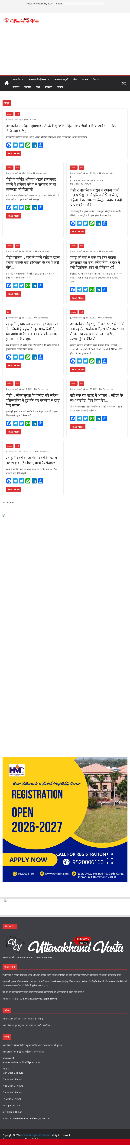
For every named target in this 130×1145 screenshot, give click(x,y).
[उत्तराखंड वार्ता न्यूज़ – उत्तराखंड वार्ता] (6, 83)
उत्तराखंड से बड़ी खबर (37, 79)
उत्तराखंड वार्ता (13, 119)
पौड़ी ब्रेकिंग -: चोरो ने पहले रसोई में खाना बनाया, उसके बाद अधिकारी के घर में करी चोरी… (33, 262)
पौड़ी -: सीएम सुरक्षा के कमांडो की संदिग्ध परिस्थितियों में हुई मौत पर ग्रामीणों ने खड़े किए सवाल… (33, 400)
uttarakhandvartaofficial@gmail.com (38, 998)
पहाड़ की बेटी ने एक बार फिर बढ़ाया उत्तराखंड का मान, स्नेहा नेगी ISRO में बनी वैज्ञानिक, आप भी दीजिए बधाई (95, 262)
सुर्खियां (60, 86)
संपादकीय (48, 86)
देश (94, 79)
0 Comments (41, 173)
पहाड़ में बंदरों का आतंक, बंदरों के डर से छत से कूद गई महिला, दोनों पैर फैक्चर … (32, 460)
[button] (21, 79)
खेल (75, 79)
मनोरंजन (16, 86)
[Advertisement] (65, 51)
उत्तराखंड (16, 79)
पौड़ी (17, 114)
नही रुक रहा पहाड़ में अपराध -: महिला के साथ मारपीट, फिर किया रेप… (96, 398)
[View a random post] (123, 83)
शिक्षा (38, 86)
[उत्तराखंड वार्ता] (65, 934)
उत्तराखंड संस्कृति (61, 79)
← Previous (9, 502)
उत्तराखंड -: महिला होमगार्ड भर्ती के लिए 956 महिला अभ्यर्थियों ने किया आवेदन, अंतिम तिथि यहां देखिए (61, 128)
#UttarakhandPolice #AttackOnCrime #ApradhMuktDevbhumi (86, 182)
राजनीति (27, 86)
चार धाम (85, 79)
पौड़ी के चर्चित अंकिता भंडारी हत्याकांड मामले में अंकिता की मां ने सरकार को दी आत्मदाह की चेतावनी (31, 184)
